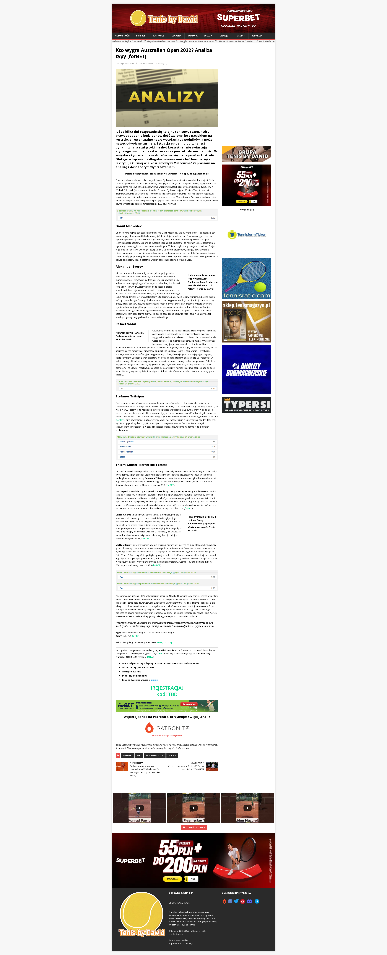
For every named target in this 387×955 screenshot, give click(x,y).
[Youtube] (242, 902)
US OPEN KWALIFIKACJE (179, 902)
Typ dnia (193, 35)
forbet (172, 755)
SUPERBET (141, 35)
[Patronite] (224, 902)
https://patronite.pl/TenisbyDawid (167, 735)
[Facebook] (230, 902)
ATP (138, 755)
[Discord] (249, 902)
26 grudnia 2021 (127, 63)
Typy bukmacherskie (178, 940)
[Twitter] (236, 902)
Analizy (176, 35)
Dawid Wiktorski (145, 63)
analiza (127, 755)
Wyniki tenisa (247, 209)
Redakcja (257, 35)
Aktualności (122, 35)
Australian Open (154, 755)
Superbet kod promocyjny (181, 943)
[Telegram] (257, 902)
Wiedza (208, 35)
